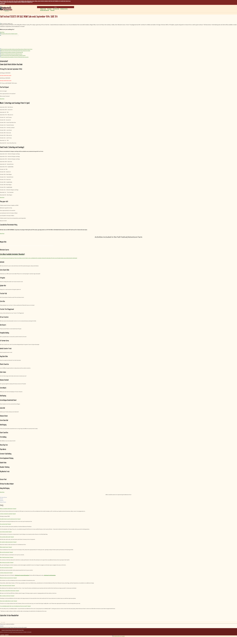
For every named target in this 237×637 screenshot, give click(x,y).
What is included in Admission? (6, 508)
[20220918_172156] (16, 49)
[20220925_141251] (12, 55)
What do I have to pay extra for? (6, 577)
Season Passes (8, 630)
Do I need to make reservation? (6, 542)
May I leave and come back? (5, 585)
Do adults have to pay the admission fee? (8, 518)
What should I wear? (4, 547)
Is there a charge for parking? (6, 513)
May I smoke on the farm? (5, 595)
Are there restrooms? (4, 567)
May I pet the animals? (5, 552)
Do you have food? (4, 524)
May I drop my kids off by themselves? (8, 590)
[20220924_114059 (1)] (11, 53)
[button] (2, 32)
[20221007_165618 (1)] (14, 57)
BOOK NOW (2, 3)
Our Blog (17, 630)
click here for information (50, 575)
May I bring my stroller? (5, 562)
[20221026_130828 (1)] (15, 50)
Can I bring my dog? (4, 531)
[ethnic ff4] (9, 35)
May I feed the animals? (5, 557)
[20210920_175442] (11, 52)
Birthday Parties (64, 8)
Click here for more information (22, 575)
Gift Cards (13, 630)
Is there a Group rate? (4, 572)
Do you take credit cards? (5, 536)
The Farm (52, 10)
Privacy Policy (21, 630)
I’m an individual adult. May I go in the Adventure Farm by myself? (13, 606)
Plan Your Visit (56, 8)
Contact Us (4, 630)
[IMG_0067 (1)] (8, 33)
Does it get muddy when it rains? (7, 601)
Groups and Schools (44, 10)
